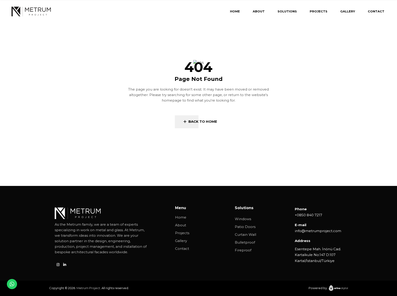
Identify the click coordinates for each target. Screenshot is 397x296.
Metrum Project (88, 288)
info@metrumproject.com (318, 231)
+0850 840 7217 (308, 215)
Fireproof (243, 250)
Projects (182, 233)
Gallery (181, 241)
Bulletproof (245, 242)
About (180, 225)
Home (180, 217)
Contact (182, 248)
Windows (243, 219)
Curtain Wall (245, 234)
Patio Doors (245, 227)
